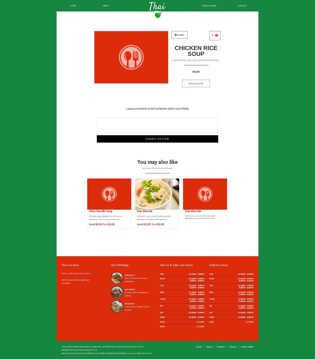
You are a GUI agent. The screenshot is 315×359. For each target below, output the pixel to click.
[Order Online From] (131, 82)
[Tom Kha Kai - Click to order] (157, 209)
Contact (242, 6)
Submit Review (157, 139)
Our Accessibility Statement (139, 353)
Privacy (233, 346)
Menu (106, 6)
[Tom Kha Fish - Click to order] (205, 209)
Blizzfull (93, 350)
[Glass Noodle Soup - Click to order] (109, 209)
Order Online (209, 6)
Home (73, 6)
